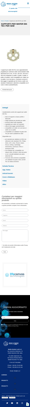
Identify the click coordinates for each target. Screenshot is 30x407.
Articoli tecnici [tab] (7, 173)
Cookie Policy (12, 397)
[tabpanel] (15, 137)
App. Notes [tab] (6, 170)
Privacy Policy (4, 397)
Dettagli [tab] (5, 108)
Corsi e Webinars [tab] (8, 177)
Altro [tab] (4, 184)
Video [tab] (4, 181)
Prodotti (6, 20)
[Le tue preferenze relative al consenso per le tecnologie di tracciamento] (27, 404)
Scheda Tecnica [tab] (8, 166)
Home (2, 20)
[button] (15, 378)
